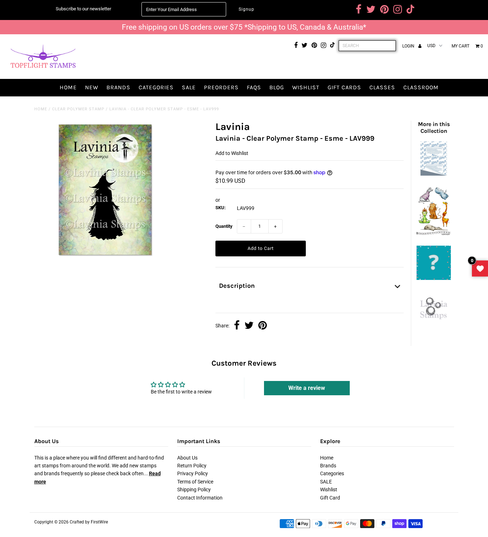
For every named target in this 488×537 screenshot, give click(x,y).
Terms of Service (195, 482)
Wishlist (305, 87)
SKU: (220, 207)
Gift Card (330, 498)
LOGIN (408, 46)
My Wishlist (480, 269)
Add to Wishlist (231, 153)
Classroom (421, 87)
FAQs (254, 87)
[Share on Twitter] (249, 326)
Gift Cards (344, 87)
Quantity (224, 226)
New (91, 87)
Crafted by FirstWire (89, 522)
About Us (187, 458)
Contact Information (200, 498)
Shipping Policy (194, 489)
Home (68, 87)
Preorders (221, 87)
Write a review (306, 388)
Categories (156, 87)
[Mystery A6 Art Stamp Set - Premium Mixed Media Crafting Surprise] (434, 278)
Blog (276, 87)
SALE (189, 87)
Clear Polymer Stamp (78, 109)
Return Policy (191, 465)
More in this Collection (434, 127)
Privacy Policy (192, 473)
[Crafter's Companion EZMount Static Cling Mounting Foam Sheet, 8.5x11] (434, 174)
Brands (118, 87)
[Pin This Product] (262, 326)
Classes (382, 87)
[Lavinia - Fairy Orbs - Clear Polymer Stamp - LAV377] (434, 322)
